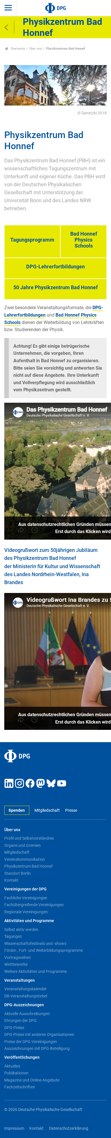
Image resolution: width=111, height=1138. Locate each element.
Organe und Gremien (22, 845)
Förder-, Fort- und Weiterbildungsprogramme (43, 950)
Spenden (17, 810)
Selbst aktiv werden (21, 929)
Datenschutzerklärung (68, 1128)
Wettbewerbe (16, 964)
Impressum (14, 1128)
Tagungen (13, 936)
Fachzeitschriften (19, 1087)
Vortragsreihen (17, 957)
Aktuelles (12, 1066)
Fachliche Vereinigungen (25, 898)
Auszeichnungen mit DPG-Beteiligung (37, 1048)
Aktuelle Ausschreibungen (27, 1013)
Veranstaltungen (19, 980)
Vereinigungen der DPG (25, 889)
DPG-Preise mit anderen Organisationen (39, 1034)
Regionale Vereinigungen (26, 912)
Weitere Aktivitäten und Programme (35, 971)
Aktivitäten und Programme (29, 920)
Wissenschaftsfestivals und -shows (35, 943)
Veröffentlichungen (22, 1057)
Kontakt (11, 880)
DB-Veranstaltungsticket (26, 996)
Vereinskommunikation (24, 859)
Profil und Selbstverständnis (29, 838)
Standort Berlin (17, 873)
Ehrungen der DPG (20, 1020)
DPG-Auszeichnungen (24, 1005)
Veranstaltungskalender (25, 989)
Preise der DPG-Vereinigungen (30, 1041)
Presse (71, 810)
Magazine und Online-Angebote (31, 1080)
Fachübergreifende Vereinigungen (34, 904)
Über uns (35, 48)
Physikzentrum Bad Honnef (28, 866)
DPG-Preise (14, 1027)
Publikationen (16, 1073)
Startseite (17, 48)
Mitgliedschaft (47, 810)
